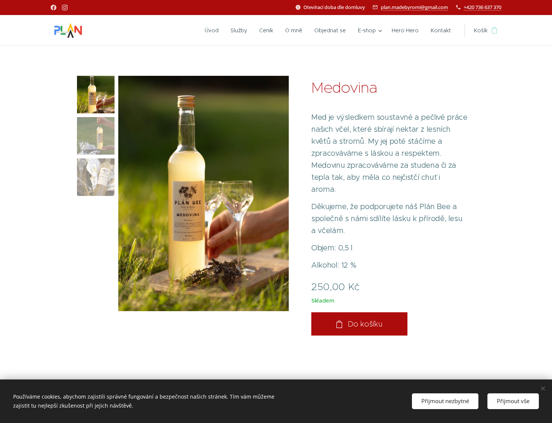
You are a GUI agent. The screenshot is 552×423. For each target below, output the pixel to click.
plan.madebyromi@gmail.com (414, 7)
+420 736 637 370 (482, 7)
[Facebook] (53, 7)
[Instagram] (64, 7)
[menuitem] (214, 30)
